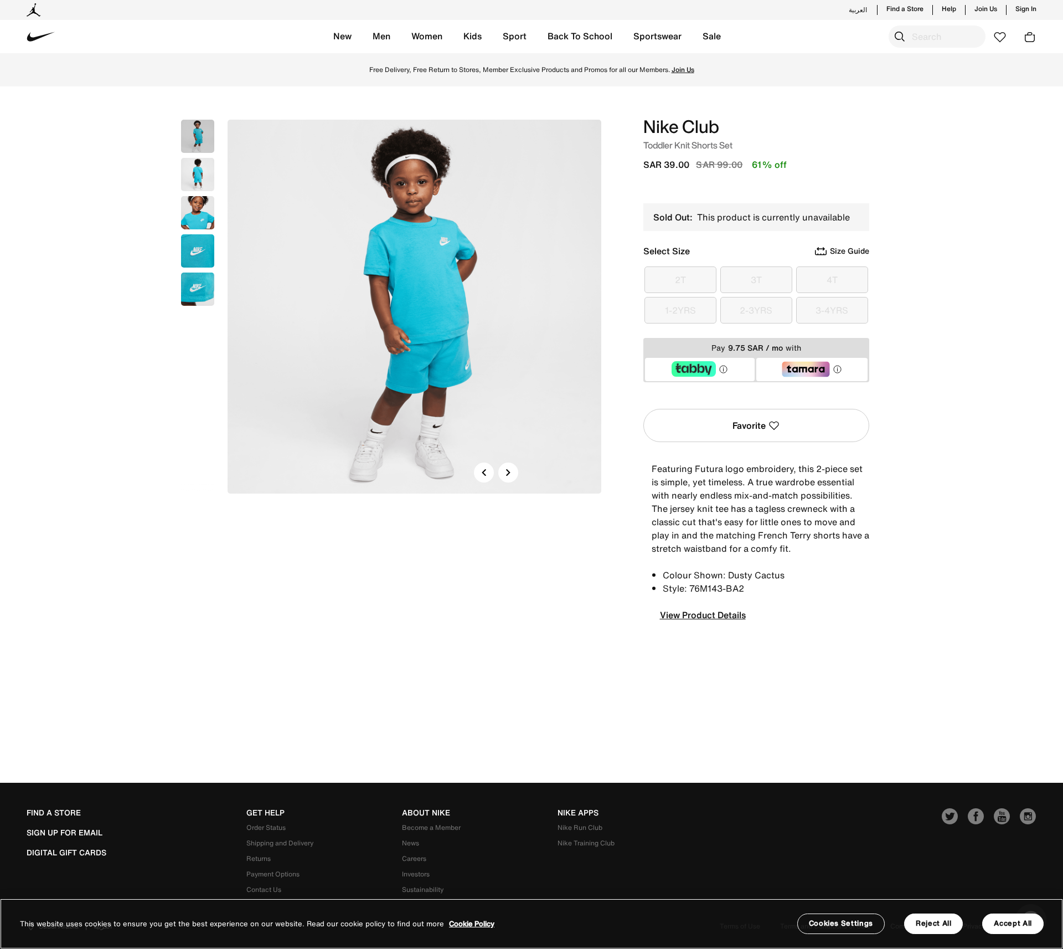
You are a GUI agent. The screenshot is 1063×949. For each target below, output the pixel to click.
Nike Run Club (580, 827)
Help (949, 9)
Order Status (266, 827)
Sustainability (422, 889)
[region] (531, 924)
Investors (416, 874)
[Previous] (484, 473)
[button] (342, 36)
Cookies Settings (841, 923)
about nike (426, 813)
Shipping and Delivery (279, 843)
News (410, 843)
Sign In (1025, 9)
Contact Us (263, 889)
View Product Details (703, 615)
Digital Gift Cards (66, 853)
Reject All (934, 923)
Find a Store (904, 9)
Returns (258, 858)
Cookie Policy (471, 924)
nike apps (578, 813)
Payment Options (273, 874)
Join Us (985, 9)
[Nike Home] (41, 37)
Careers (414, 858)
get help (265, 813)
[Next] (508, 473)
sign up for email (64, 833)
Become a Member (431, 827)
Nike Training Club (586, 843)
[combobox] (937, 36)
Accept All (1013, 923)
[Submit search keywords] (900, 36)
